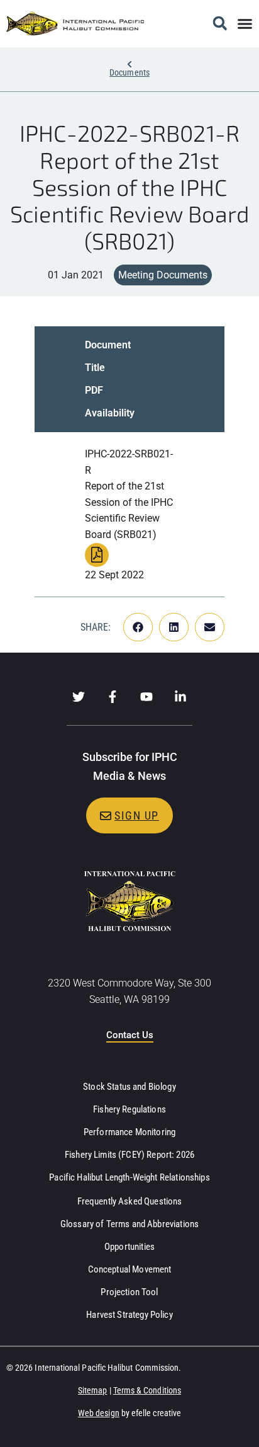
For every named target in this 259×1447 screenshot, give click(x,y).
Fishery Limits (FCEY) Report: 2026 (129, 1154)
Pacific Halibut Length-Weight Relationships (129, 1177)
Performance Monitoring (129, 1132)
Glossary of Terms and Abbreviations (129, 1224)
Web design (98, 1413)
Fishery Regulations (129, 1109)
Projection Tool (129, 1292)
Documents (129, 72)
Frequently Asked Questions (129, 1201)
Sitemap (92, 1390)
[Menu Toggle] (245, 23)
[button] (220, 24)
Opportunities (129, 1246)
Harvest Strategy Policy (129, 1314)
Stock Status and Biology (129, 1086)
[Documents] (129, 64)
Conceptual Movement (130, 1269)
